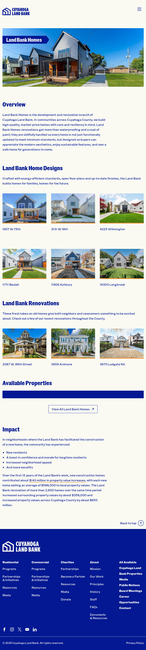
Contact (125, 608)
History (95, 592)
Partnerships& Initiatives (11, 578)
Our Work (97, 576)
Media (6, 595)
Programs (9, 569)
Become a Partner (73, 576)
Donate (66, 599)
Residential (10, 562)
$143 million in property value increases (57, 480)
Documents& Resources (98, 616)
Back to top (128, 523)
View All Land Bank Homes (71, 409)
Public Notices (129, 585)
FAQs (93, 607)
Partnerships (70, 569)
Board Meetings (130, 591)
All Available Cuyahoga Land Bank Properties (130, 567)
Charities (67, 562)
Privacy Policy (135, 643)
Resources (9, 587)
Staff (93, 599)
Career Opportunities (129, 599)
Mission (95, 569)
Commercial (40, 562)
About (94, 562)
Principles (97, 584)
